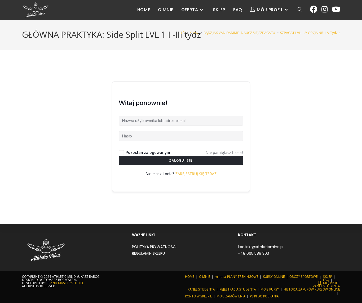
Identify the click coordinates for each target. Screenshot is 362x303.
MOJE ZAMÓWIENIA (231, 296)
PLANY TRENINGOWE (242, 276)
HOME (190, 276)
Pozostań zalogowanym (148, 152)
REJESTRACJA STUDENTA (237, 289)
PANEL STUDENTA (326, 286)
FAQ (326, 280)
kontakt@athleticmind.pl (261, 246)
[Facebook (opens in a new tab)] (313, 9)
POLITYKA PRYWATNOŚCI (154, 246)
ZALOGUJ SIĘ (180, 160)
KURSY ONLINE (274, 276)
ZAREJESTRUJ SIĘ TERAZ (196, 173)
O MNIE (204, 276)
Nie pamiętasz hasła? (224, 152)
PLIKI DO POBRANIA (264, 296)
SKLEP (327, 276)
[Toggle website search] (300, 10)
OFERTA (220, 277)
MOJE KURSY (270, 289)
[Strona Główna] (182, 32)
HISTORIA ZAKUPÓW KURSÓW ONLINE (312, 289)
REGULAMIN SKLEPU (148, 253)
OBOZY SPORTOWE (303, 276)
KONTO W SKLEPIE (198, 296)
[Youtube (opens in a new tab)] (336, 9)
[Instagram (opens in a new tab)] (324, 9)
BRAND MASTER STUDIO (64, 283)
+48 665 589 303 (253, 253)
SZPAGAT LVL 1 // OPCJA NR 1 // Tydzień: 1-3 (314, 32)
